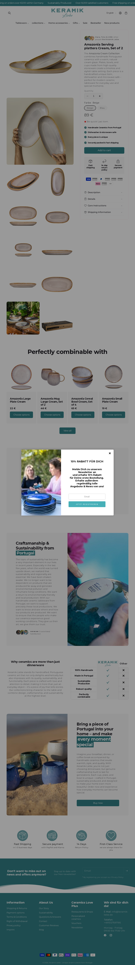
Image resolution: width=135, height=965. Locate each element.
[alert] (67, 482)
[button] (87, 504)
